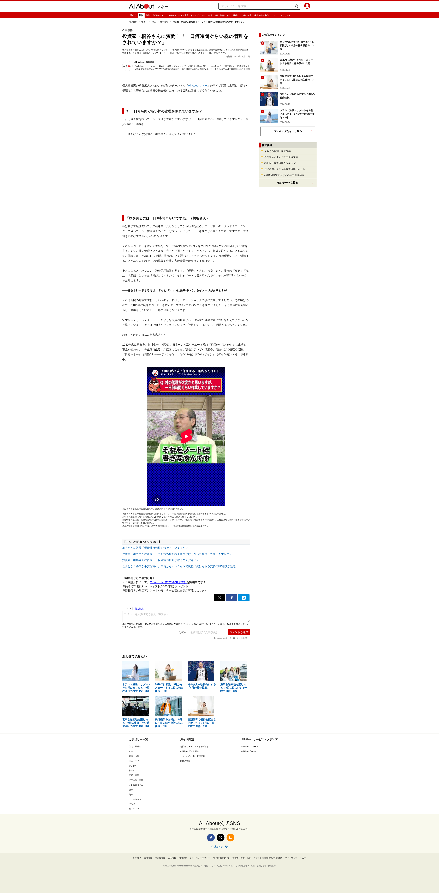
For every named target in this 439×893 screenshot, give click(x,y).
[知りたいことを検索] (296, 6)
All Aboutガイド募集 (189, 751)
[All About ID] (307, 6)
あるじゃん (285, 15)
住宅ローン (158, 15)
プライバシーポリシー (200, 858)
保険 (148, 15)
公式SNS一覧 (219, 846)
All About (133, 22)
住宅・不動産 (135, 746)
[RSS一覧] (230, 837)
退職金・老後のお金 (242, 15)
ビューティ (134, 761)
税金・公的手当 (261, 15)
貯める (133, 15)
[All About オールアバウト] (141, 7)
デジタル (133, 766)
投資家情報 (160, 858)
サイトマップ (291, 858)
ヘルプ (303, 858)
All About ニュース (249, 746)
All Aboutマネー (197, 85)
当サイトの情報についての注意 (267, 858)
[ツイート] (219, 597)
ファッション (135, 799)
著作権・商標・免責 (241, 858)
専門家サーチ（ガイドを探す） (194, 746)
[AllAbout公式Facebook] (211, 837)
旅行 (131, 790)
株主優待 (164, 22)
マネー (163, 7)
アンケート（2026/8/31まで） (168, 582)
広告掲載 (172, 858)
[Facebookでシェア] (231, 597)
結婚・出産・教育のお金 (219, 15)
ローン (274, 15)
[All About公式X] (220, 837)
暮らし (132, 770)
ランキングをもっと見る (288, 131)
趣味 (131, 794)
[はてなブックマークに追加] (244, 597)
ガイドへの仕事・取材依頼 (192, 756)
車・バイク (134, 809)
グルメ (132, 804)
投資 (141, 15)
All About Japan (248, 751)
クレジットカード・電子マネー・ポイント (185, 15)
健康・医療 (134, 756)
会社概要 (137, 858)
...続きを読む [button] (244, 69)
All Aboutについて (221, 858)
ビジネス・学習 (136, 780)
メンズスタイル (136, 785)
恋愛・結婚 (134, 775)
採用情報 (148, 858)
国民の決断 (185, 761)
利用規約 (183, 858)
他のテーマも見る (287, 182)
